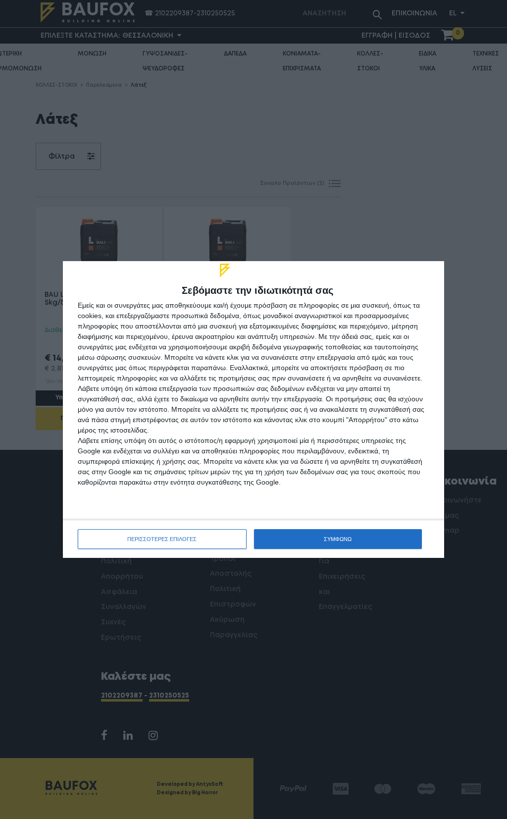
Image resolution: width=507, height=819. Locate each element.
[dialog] (253, 409)
